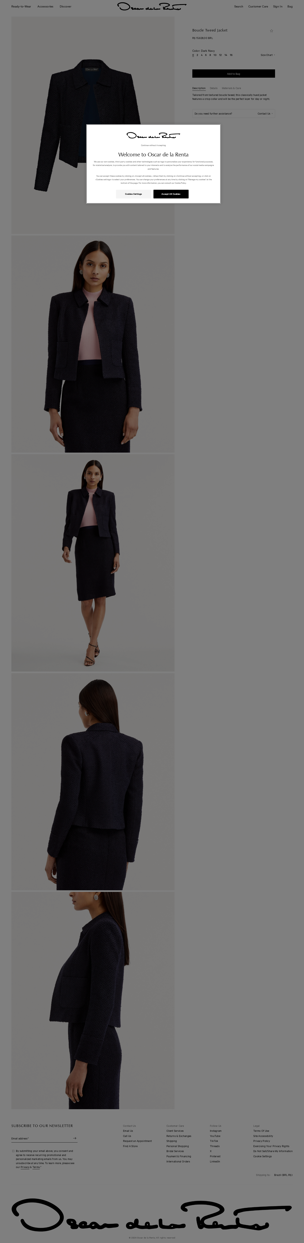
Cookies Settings (133, 193)
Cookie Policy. (180, 182)
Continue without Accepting (153, 145)
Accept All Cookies (171, 193)
